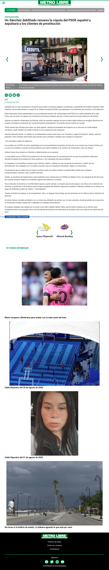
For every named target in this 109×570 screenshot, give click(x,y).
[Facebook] (10, 95)
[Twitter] (14, 95)
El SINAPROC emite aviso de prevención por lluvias (33, 10)
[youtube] (62, 562)
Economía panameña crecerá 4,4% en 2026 (66, 10)
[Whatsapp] (6, 95)
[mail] (57, 562)
